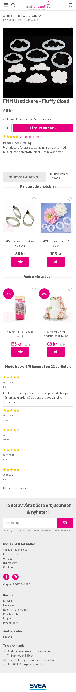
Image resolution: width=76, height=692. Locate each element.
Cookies (8, 567)
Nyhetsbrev (10, 562)
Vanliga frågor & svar (15, 549)
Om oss (7, 558)
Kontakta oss (11, 554)
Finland (7, 637)
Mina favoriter (11, 614)
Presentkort (10, 622)
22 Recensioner (30, 136)
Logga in (8, 618)
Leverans (8, 605)
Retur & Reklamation (15, 609)
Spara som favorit (26, 176)
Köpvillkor (9, 600)
